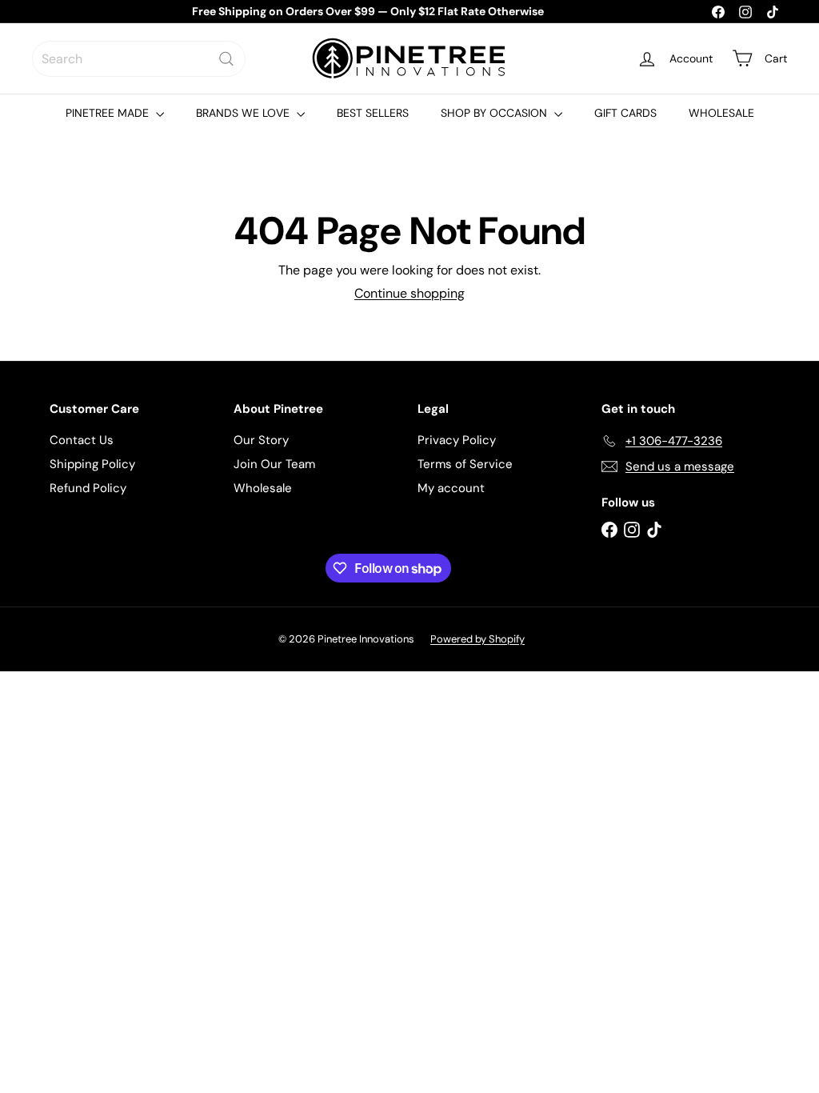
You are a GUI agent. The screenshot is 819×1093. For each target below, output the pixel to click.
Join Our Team (274, 464)
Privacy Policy (456, 440)
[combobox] (139, 59)
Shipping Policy (92, 464)
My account (451, 488)
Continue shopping (409, 293)
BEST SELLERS (373, 113)
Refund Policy (88, 488)
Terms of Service (465, 464)
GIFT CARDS (625, 113)
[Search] (226, 59)
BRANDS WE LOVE (244, 113)
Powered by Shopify (477, 639)
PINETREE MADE (109, 113)
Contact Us (82, 440)
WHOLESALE (721, 113)
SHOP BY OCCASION (495, 113)
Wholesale (263, 488)
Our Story (261, 440)
